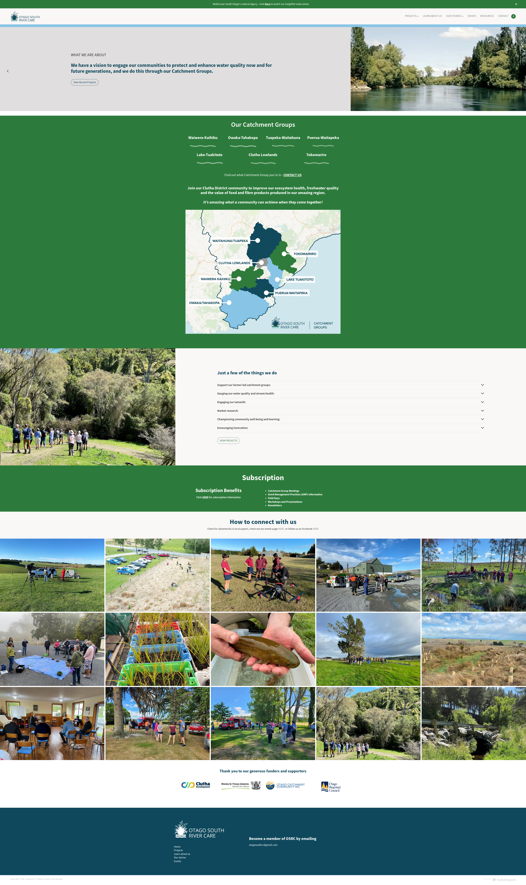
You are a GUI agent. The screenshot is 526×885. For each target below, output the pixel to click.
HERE (316, 529)
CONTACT (503, 16)
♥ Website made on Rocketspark (49, 879)
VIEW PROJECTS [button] (228, 440)
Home (177, 846)
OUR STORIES (454, 16)
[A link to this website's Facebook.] (513, 16)
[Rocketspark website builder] (499, 880)
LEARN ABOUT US (432, 16)
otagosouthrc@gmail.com (263, 845)
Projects (178, 850)
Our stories (180, 857)
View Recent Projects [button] (84, 82)
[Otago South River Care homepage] (60, 16)
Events (177, 861)
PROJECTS (411, 16)
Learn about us (182, 854)
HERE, (281, 529)
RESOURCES (487, 16)
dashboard (30, 879)
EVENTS (472, 16)
